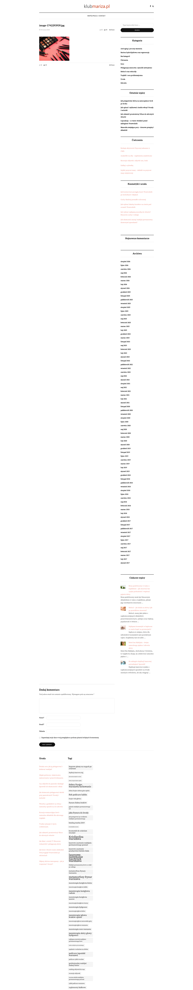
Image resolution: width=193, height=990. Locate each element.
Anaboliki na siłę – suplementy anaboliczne (136, 156)
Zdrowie (124, 83)
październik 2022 (127, 365)
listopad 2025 (125, 296)
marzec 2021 (125, 395)
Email (41, 724)
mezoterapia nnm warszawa (80, 929)
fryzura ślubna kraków (78, 803)
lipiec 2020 (124, 422)
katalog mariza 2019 (77, 823)
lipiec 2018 (124, 494)
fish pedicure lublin (78, 794)
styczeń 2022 (125, 380)
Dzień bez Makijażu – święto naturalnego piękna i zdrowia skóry (139, 645)
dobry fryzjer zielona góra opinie (79, 791)
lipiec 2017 (124, 540)
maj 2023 (124, 345)
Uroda (123, 79)
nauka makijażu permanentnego (76, 945)
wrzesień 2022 (126, 368)
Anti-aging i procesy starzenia (131, 49)
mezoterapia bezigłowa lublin (78, 887)
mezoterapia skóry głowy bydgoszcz (80, 934)
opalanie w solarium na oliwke (78, 949)
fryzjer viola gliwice (75, 799)
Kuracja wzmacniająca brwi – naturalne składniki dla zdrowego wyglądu (51, 815)
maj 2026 (124, 273)
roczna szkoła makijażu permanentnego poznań (76, 978)
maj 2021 (124, 387)
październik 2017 (127, 529)
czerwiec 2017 (126, 544)
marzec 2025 (125, 326)
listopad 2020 (125, 406)
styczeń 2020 (125, 445)
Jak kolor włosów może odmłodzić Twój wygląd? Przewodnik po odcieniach (51, 852)
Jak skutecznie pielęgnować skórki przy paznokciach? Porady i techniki (51, 795)
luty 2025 (124, 330)
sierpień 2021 (125, 384)
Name (41, 718)
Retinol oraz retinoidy (128, 72)
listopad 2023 (125, 342)
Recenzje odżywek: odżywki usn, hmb (134, 161)
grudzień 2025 (126, 292)
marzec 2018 (125, 510)
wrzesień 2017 (126, 532)
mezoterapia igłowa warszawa (78, 925)
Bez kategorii (125, 56)
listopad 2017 (125, 525)
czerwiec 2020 (126, 426)
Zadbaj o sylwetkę (127, 165)
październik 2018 (127, 483)
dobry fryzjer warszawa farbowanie (80, 785)
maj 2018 (124, 502)
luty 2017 (124, 559)
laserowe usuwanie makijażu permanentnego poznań (80, 844)
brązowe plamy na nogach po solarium (80, 768)
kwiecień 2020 (126, 433)
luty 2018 (124, 513)
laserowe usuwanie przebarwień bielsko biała (79, 850)
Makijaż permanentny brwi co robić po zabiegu (80, 866)
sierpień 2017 (125, 536)
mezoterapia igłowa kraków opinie (78, 916)
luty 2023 (124, 353)
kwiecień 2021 (126, 391)
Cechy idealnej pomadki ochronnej (133, 200)
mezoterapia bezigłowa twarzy (78, 903)
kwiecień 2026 (126, 277)
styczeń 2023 (125, 357)
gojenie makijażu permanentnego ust (79, 808)
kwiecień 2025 (126, 323)
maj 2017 (124, 548)
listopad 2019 (125, 452)
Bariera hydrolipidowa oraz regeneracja (135, 53)
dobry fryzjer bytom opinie (75, 780)
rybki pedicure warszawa (77, 983)
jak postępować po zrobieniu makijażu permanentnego (78, 818)
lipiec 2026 (124, 265)
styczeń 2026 (125, 288)
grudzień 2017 (126, 521)
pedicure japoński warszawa (77, 954)
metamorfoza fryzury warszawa (77, 872)
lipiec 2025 (124, 311)
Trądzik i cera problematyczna (132, 75)
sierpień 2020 (125, 418)
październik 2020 (127, 410)
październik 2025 (127, 300)
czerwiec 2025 (126, 315)
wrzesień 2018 (126, 487)
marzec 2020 (125, 437)
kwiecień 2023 (126, 349)
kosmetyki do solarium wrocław (78, 832)
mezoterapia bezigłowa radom (79, 892)
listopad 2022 (125, 361)
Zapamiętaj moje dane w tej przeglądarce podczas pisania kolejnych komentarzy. (70, 738)
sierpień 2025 (125, 307)
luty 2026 (124, 284)
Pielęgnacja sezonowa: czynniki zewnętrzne (136, 68)
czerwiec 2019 (126, 460)
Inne (122, 64)
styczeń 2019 (125, 471)
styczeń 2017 (125, 563)
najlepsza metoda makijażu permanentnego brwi (77, 940)
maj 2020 (124, 429)
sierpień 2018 (125, 490)
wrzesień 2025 (126, 303)
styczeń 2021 (125, 403)
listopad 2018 (125, 479)
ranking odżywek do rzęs (77, 969)
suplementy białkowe (77, 987)
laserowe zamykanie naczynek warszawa (76, 857)
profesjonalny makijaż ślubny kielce (77, 964)
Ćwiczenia (124, 60)
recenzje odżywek (74, 973)
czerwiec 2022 (126, 372)
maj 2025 (124, 319)
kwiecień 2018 (126, 506)
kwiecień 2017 (126, 551)
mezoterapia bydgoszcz (78, 907)
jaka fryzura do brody (78, 812)
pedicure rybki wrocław (76, 959)
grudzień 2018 (126, 475)
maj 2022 (124, 376)
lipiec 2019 (124, 456)
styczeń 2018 (125, 517)
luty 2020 (124, 441)
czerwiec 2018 (126, 498)
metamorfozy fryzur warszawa (80, 878)
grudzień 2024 (126, 334)
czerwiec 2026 (126, 269)
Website (42, 731)
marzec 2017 (125, 555)
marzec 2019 (125, 464)
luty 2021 (124, 399)
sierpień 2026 (125, 262)
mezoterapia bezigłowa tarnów (78, 898)
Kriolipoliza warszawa (76, 837)
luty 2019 (124, 468)
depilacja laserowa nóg (76, 773)
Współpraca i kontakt (96, 16)
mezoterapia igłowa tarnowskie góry (80, 921)
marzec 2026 (125, 281)
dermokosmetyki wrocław (75, 776)
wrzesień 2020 (126, 414)
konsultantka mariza (73, 827)
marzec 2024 (125, 338)
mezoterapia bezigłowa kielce (80, 883)
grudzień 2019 (126, 448)
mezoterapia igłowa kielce (77, 911)
